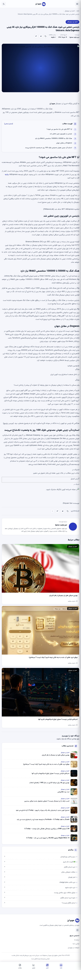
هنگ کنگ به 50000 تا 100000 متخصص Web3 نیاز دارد (53, 138)
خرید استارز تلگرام (39, 867)
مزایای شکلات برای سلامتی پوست (39, 892)
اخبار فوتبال (39, 877)
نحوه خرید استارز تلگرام (39, 898)
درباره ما (76, 940)
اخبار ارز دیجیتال (70, 11)
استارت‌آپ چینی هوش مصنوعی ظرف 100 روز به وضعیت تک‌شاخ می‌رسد (48, 147)
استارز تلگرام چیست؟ (39, 903)
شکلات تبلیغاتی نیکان (39, 872)
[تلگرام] (41, 36)
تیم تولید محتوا (74, 37)
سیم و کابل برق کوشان (39, 857)
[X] (36, 36)
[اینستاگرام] (77, 930)
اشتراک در (76, 484)
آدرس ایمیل (75, 478)
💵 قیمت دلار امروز (39, 862)
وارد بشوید (60, 739)
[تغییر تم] (4, 4)
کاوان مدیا (34, 959)
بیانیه (7, 174)
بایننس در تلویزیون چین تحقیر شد (61, 134)
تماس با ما (76, 944)
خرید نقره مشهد (39, 887)
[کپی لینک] (45, 36)
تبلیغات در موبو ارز (73, 948)
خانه (78, 11)
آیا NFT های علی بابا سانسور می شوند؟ (59, 129)
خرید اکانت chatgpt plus (39, 882)
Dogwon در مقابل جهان (64, 143)
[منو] (77, 4)
